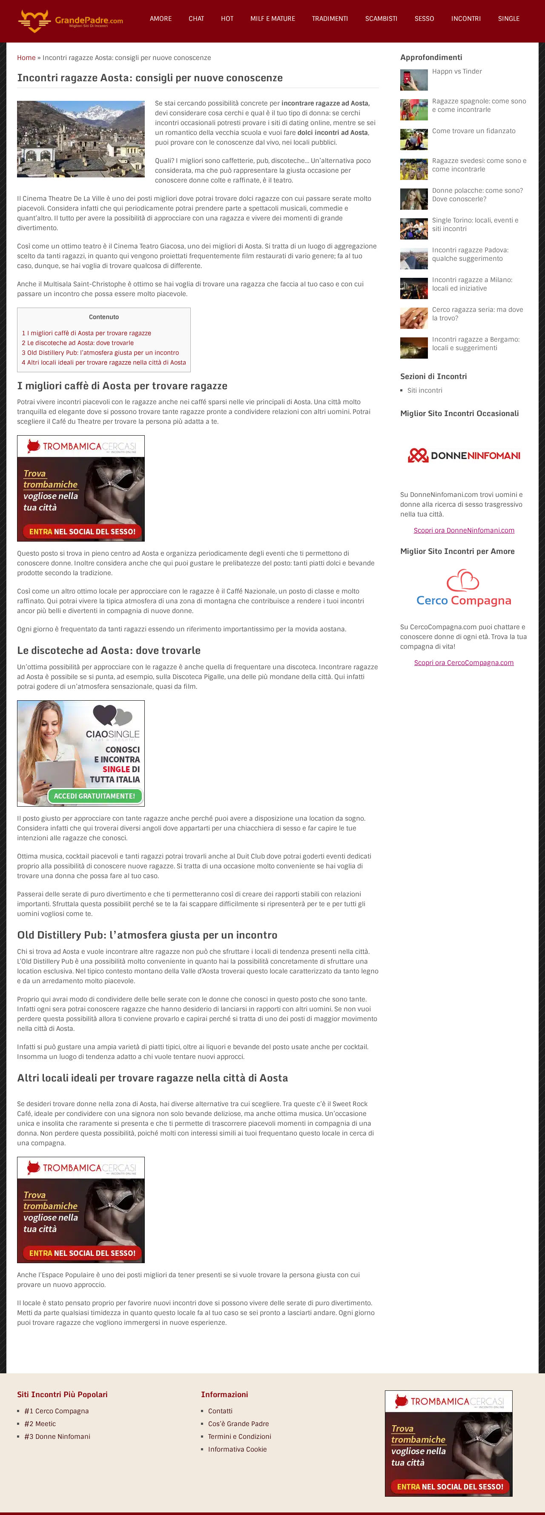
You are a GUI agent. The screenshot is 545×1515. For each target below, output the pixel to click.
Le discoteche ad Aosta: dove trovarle (78, 343)
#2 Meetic (40, 1424)
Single (508, 18)
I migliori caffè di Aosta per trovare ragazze (86, 333)
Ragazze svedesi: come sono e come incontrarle (479, 165)
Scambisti (381, 18)
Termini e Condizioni (239, 1436)
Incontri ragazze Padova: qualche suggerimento (470, 254)
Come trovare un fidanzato (474, 131)
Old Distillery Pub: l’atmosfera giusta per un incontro (100, 353)
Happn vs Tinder (457, 71)
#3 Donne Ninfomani (57, 1436)
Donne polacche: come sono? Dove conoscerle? (477, 194)
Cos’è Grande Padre (238, 1424)
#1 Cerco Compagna (56, 1411)
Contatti (220, 1411)
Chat (196, 18)
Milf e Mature (272, 18)
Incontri (466, 18)
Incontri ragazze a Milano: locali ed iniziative (472, 284)
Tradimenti (330, 18)
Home (26, 58)
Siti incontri (424, 390)
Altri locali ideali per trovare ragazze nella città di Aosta (104, 362)
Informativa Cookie (237, 1449)
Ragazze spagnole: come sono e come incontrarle (479, 105)
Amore (161, 18)
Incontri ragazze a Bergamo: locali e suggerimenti (475, 343)
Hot (227, 18)
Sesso (424, 18)
